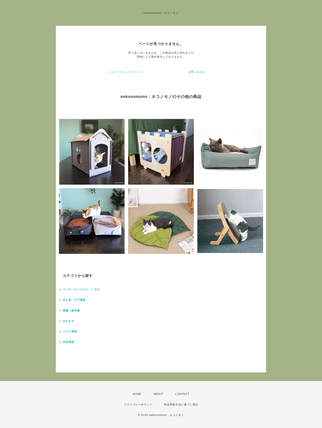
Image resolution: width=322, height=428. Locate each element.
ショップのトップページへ (125, 72)
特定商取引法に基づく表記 (181, 404)
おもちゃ (68, 320)
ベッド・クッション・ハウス (81, 289)
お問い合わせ (196, 72)
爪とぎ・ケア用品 (74, 299)
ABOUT (158, 394)
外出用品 (68, 341)
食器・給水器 (71, 310)
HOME (137, 394)
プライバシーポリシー (138, 404)
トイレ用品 (70, 331)
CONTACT (182, 394)
